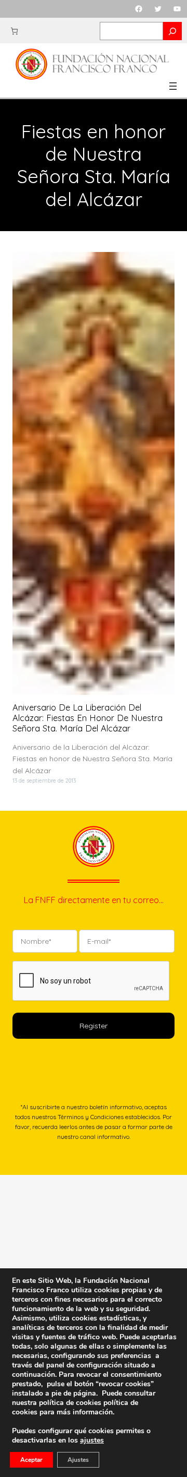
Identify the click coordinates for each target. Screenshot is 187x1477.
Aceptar (31, 1460)
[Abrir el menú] (173, 86)
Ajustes (78, 1460)
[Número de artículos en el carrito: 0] (14, 31)
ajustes (92, 1440)
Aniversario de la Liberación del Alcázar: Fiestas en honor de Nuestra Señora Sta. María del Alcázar (87, 718)
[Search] (172, 31)
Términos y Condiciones (91, 1117)
